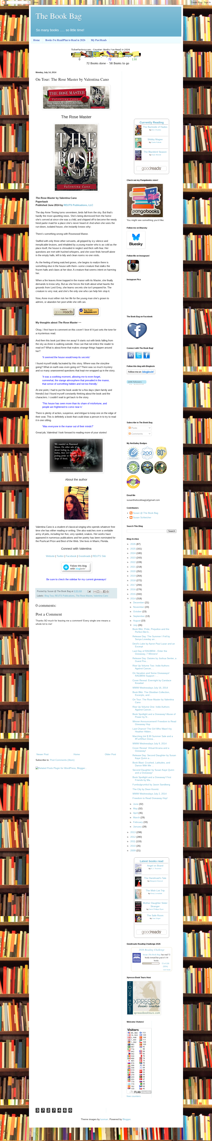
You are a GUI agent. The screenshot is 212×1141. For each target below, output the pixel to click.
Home (36, 40)
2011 (133, 841)
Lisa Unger (156, 918)
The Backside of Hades (155, 127)
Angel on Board (155, 865)
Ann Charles (156, 130)
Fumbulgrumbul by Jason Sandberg (151, 784)
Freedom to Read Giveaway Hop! (150, 798)
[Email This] (95, 591)
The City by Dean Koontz (145, 789)
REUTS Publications (65, 596)
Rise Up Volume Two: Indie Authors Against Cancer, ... (150, 667)
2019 (133, 575)
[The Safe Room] (139, 921)
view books (167, 969)
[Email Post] (89, 591)
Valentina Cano (101, 596)
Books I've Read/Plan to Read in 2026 (65, 40)
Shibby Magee (155, 139)
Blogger (127, 1119)
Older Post (110, 754)
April (135, 813)
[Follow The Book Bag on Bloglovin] (141, 373)
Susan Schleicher (142, 517)
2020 (133, 571)
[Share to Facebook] (104, 591)
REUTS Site (99, 556)
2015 (133, 594)
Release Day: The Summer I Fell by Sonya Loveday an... (151, 638)
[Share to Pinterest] (107, 591)
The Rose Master (84, 596)
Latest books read (151, 861)
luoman (104, 1119)
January (137, 826)
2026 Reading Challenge (151, 949)
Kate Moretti (156, 155)
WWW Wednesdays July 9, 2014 (149, 743)
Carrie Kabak (156, 142)
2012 (133, 837)
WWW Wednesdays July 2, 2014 (149, 793)
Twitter (60, 556)
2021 (133, 566)
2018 (133, 580)
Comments (137, 433)
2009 (133, 850)
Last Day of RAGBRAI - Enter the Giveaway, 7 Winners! (149, 652)
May (135, 808)
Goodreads (85, 556)
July (135, 625)
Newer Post (42, 754)
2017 (133, 585)
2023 (133, 557)
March (136, 817)
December (139, 602)
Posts (134, 428)
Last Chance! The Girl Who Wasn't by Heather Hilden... (152, 730)
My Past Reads (99, 40)
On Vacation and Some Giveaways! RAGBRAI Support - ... (150, 674)
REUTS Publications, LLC (78, 205)
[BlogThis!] (98, 591)
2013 (133, 832)
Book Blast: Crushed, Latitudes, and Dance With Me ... (151, 764)
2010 (133, 845)
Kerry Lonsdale (156, 893)
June (136, 804)
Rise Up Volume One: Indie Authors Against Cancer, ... (150, 708)
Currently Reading (152, 122)
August (137, 620)
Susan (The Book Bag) (152, 954)
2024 (133, 553)
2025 (133, 548)
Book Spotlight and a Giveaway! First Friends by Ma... (151, 778)
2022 (133, 562)
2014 (133, 598)
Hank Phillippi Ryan (156, 909)
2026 (133, 544)
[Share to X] (101, 591)
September (139, 616)
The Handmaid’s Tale (155, 878)
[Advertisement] (76, 725)
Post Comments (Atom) (62, 760)
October (137, 611)
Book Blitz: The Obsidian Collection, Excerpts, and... (151, 693)
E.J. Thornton (156, 868)
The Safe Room (155, 915)
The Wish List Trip (155, 890)
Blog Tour (49, 596)
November (139, 607)
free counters (134, 1096)
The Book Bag (59, 15)
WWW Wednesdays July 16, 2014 (150, 687)
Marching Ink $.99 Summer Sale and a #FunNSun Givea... (152, 737)
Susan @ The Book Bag (145, 513)
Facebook (71, 556)
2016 (133, 589)
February (138, 822)
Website (50, 556)
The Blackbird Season (155, 151)
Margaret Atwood (156, 881)
